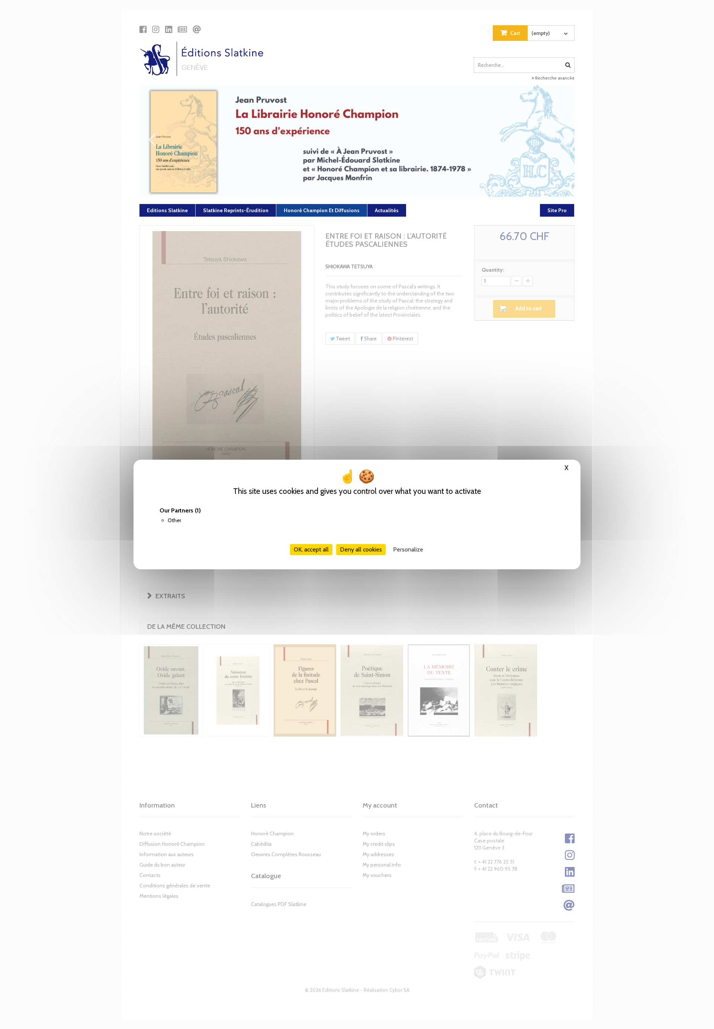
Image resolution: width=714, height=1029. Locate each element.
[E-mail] (197, 29)
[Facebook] (143, 29)
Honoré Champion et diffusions (322, 210)
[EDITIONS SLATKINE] (204, 59)
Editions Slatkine (167, 210)
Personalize (408, 549)
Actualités (387, 210)
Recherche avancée (554, 78)
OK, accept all (311, 549)
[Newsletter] (182, 29)
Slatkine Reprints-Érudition (235, 210)
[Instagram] (155, 29)
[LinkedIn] (168, 29)
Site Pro (557, 210)
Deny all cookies (361, 549)
